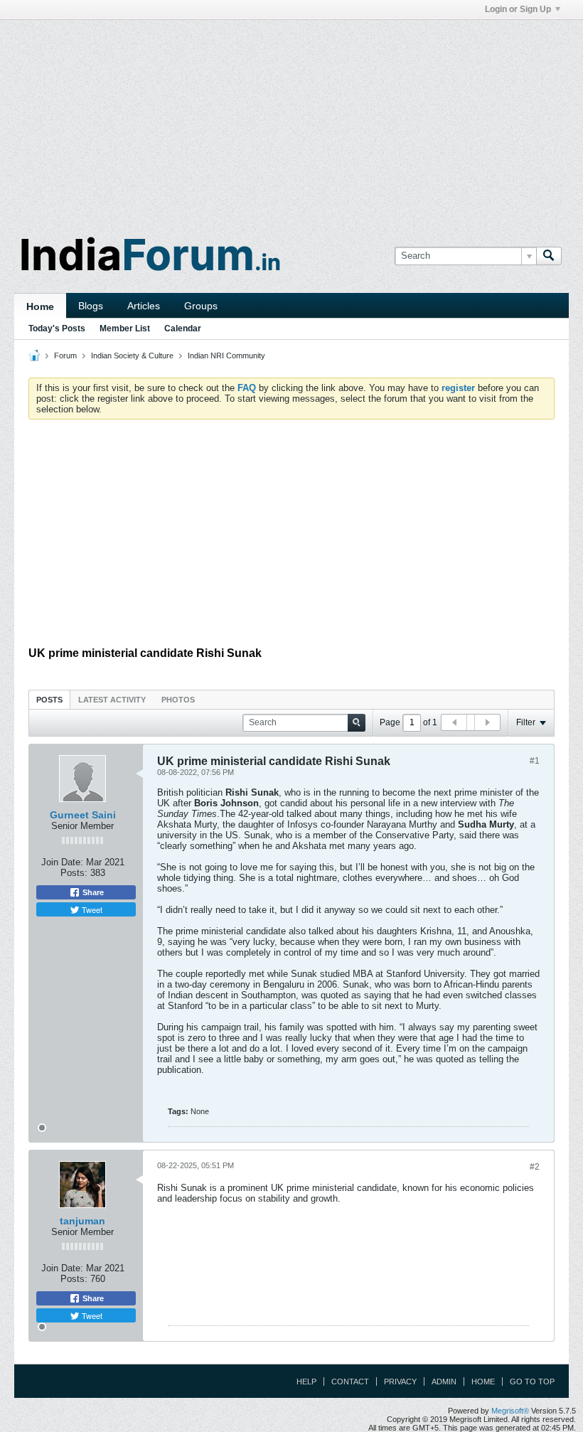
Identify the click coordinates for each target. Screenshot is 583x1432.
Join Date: (62, 862)
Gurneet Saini (83, 815)
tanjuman (82, 1221)
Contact (350, 1381)
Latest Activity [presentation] (112, 699)
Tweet (91, 909)
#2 (535, 1167)
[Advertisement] (291, 119)
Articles (143, 305)
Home (40, 306)
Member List (125, 328)
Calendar (182, 328)
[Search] (549, 256)
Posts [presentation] (49, 699)
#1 (535, 761)
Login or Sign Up (518, 9)
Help (306, 1381)
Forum (65, 355)
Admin (444, 1381)
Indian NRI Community (226, 355)
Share (92, 892)
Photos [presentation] (178, 699)
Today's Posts (56, 328)
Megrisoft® (510, 1410)
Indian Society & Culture (132, 355)
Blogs (90, 305)
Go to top (532, 1381)
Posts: (73, 872)
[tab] (49, 699)
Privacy (400, 1381)
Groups (201, 305)
